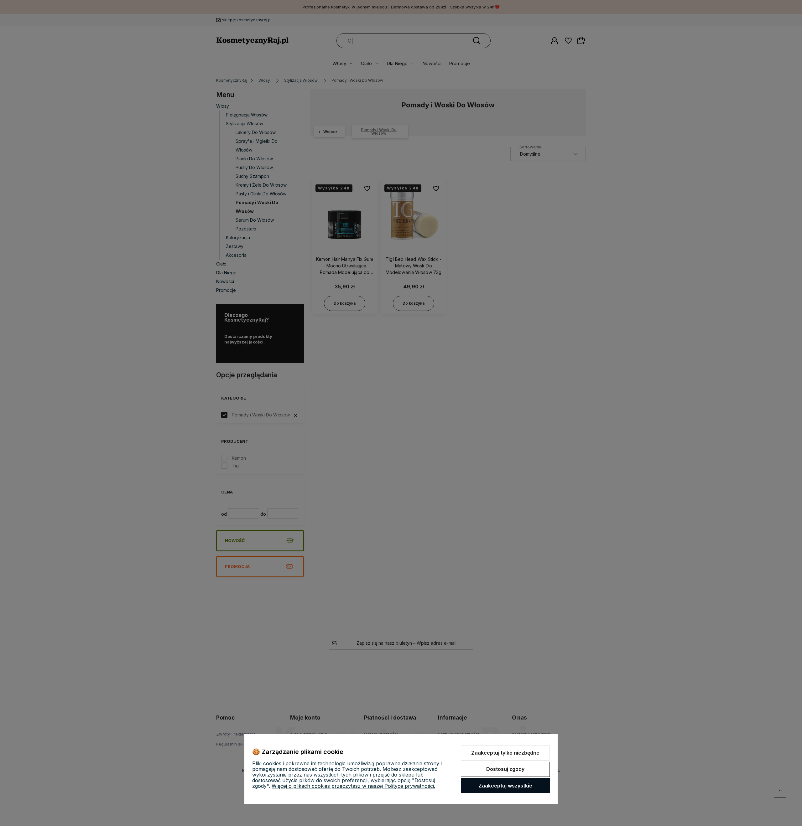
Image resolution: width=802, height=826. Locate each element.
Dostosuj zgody (505, 769)
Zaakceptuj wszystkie (505, 785)
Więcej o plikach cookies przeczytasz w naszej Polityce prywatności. (353, 786)
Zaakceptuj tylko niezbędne (505, 753)
